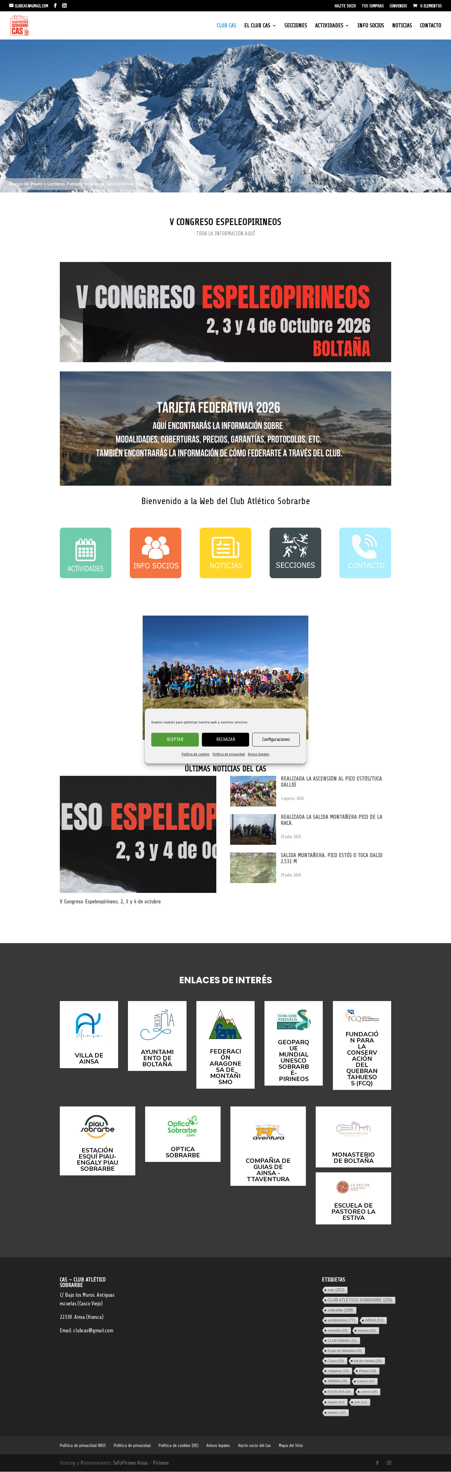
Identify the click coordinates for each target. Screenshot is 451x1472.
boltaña (365, 1381)
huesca (367, 1330)
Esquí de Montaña (345, 1350)
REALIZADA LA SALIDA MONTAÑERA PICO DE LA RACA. (331, 820)
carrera (369, 1391)
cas (336, 1290)
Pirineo (367, 1371)
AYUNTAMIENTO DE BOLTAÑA (157, 1058)
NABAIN (337, 1381)
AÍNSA (374, 1320)
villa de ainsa (89, 1058)
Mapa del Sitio (291, 1445)
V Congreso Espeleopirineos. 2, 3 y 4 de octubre (110, 901)
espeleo (336, 1412)
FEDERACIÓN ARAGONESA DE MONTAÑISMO (225, 1066)
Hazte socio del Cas (254, 1445)
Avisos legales (258, 754)
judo (360, 1402)
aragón (336, 1402)
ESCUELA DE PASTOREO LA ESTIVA (353, 1211)
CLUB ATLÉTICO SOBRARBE (360, 1300)
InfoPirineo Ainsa (131, 1463)
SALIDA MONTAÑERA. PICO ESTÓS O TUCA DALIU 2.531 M (332, 858)
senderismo (341, 1320)
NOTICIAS (402, 25)
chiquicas (338, 1371)
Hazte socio (345, 6)
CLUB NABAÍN (342, 1340)
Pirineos (161, 1463)
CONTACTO (430, 25)
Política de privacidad (229, 754)
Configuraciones (276, 739)
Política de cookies (196, 754)
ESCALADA (339, 1391)
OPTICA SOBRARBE (183, 1152)
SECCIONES (295, 25)
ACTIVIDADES (329, 25)
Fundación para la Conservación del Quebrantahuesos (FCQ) (362, 1058)
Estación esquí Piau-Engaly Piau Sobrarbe (97, 1159)
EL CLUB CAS (257, 25)
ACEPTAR (175, 739)
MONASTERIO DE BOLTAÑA (353, 1158)
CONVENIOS (398, 6)
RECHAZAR (225, 739)
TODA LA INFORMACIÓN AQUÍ (225, 234)
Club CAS (226, 25)
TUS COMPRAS (373, 6)
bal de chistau (368, 1361)
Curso (336, 1361)
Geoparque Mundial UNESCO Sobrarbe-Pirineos (293, 1060)
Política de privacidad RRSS (83, 1445)
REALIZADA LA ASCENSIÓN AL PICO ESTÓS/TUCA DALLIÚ (331, 782)
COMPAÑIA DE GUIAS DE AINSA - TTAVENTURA (268, 1170)
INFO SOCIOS (370, 25)
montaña (338, 1330)
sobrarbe (340, 1310)
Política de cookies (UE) (179, 1445)
